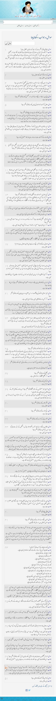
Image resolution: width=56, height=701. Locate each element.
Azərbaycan (24, 699)
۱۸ (6, 251)
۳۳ (6, 426)
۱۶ (6, 229)
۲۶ (6, 361)
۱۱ (6, 169)
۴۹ (6, 655)
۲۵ (6, 348)
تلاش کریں (8, 43)
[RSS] (53, 18)
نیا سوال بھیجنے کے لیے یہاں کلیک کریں (42, 685)
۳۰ (6, 402)
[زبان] (51, 18)
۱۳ (6, 194)
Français (12, 699)
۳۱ (6, 410)
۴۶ (6, 611)
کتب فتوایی (35, 25)
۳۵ (6, 453)
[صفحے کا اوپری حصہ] (2, 698)
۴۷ (6, 625)
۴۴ (6, 586)
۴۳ (6, 546)
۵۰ (6, 666)
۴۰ (6, 511)
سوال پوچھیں (20, 25)
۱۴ (6, 207)
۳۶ (6, 464)
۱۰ (6, 155)
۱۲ (6, 183)
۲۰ (6, 281)
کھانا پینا (34, 36)
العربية (47, 699)
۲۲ (6, 303)
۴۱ (6, 519)
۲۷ (6, 372)
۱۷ (6, 243)
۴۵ (6, 600)
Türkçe (18, 699)
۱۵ (6, 218)
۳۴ (6, 437)
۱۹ (6, 265)
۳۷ (6, 475)
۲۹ (6, 388)
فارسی (40, 699)
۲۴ (6, 331)
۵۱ (6, 677)
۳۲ (6, 418)
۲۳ (6, 317)
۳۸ (6, 489)
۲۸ (6, 380)
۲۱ (6, 292)
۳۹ (6, 500)
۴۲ (6, 527)
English (30, 699)
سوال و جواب (28, 25)
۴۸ (6, 639)
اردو (35, 699)
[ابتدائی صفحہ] (54, 18)
